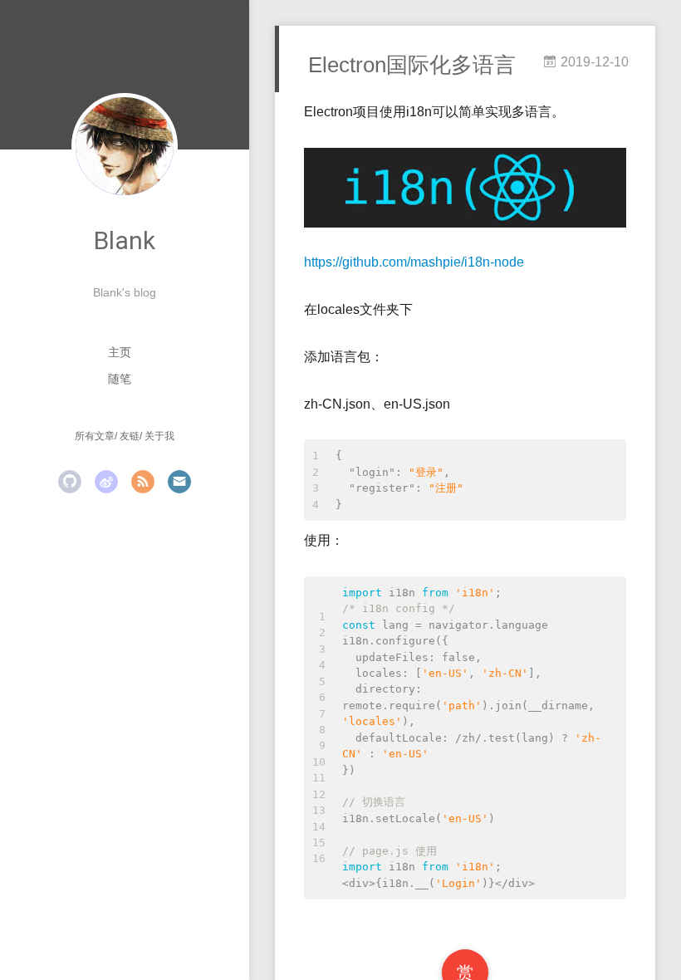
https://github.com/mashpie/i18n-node (414, 262)
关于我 (159, 436)
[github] (69, 481)
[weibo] (106, 481)
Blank (124, 240)
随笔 (119, 378)
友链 (130, 436)
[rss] (142, 481)
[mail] (179, 481)
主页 (119, 352)
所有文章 (95, 436)
